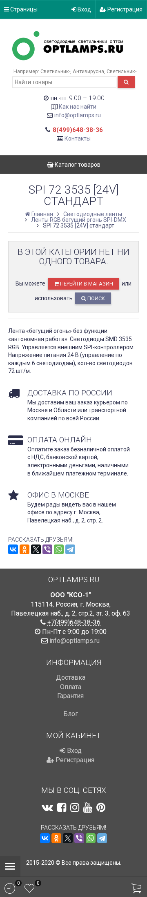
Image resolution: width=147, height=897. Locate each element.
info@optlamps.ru (77, 115)
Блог (70, 714)
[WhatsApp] (59, 549)
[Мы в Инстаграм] (74, 807)
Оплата (70, 687)
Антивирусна (88, 71)
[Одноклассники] (24, 549)
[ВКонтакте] (13, 549)
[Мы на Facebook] (61, 807)
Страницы (23, 9)
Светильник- (55, 71)
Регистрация (124, 9)
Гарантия (70, 696)
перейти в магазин (86, 284)
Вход (83, 9)
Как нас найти (77, 106)
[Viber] (47, 549)
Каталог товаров (76, 164)
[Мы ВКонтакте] (47, 807)
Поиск (95, 298)
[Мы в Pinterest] (100, 807)
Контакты (78, 138)
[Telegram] (70, 549)
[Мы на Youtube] (87, 807)
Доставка (70, 677)
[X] (36, 549)
